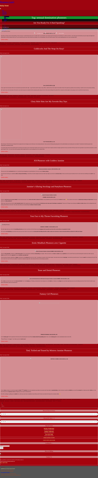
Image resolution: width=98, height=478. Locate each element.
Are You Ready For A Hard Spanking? (49, 23)
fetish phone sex (27, 42)
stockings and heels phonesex (76, 211)
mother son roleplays (35, 211)
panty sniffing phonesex (49, 344)
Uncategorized (47, 154)
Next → (3, 406)
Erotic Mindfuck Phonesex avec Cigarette (49, 243)
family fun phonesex (24, 210)
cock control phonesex (8, 42)
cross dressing (12, 210)
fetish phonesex (33, 42)
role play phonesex (17, 44)
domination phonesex (15, 42)
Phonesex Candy (7, 2)
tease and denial (56, 289)
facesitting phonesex (32, 238)
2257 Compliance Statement (5, 472)
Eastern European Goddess (12, 211)
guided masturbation (63, 287)
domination (12, 400)
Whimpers (6, 19)
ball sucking (2, 154)
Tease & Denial (66, 344)
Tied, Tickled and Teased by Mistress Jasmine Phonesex (49, 350)
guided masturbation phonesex (31, 289)
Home (3, 10)
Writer (8, 220)
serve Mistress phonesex (59, 265)
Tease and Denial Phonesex (49, 270)
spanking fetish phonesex (35, 44)
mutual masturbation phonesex (68, 180)
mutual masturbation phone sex (58, 180)
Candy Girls (4, 11)
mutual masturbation (49, 180)
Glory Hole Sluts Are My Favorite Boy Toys (49, 101)
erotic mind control (38, 399)
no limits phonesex (3, 44)
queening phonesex (42, 238)
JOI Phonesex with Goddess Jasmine (49, 160)
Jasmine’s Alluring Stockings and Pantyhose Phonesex (49, 186)
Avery (8, 53)
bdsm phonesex (7, 400)
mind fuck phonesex (42, 265)
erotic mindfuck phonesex (34, 265)
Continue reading (5, 39)
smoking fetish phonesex (68, 265)
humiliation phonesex (58, 264)
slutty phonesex (51, 95)
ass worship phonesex (3, 238)
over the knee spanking (10, 44)
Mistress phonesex (29, 154)
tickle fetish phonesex (48, 400)
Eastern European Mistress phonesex (23, 211)
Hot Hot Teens (6, 16)
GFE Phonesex (43, 180)
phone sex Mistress (66, 264)
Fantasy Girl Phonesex (49, 294)
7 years (3, 220)
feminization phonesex (31, 210)
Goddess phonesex (52, 264)
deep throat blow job (11, 156)
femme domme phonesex (31, 180)
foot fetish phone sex (50, 287)
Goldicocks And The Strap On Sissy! (49, 49)
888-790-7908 (5, 462)
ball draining (2, 42)
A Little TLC (4, 14)
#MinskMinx (2, 289)
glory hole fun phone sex (30, 156)
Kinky (30, 211)
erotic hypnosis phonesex (26, 265)
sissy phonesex (39, 95)
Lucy (8, 27)
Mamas (5, 20)
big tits (1, 180)
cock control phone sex (9, 180)
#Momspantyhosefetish (4, 211)
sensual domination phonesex (25, 44)
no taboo (37, 42)
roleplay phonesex (54, 42)
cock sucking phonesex (4, 156)
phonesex (40, 42)
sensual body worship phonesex (50, 211)
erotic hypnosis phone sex (30, 264)
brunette (4, 180)
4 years (3, 27)
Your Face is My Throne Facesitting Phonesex (49, 216)
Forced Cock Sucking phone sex (20, 156)
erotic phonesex (22, 42)
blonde (4, 344)
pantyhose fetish (41, 211)
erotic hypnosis (23, 399)
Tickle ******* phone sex (57, 400)
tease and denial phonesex (85, 211)
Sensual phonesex (68, 211)
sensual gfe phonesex (49, 289)
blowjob (5, 154)
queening (37, 238)
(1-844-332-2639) (52, 440)
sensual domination (49, 238)
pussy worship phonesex (47, 42)
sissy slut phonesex (45, 95)
